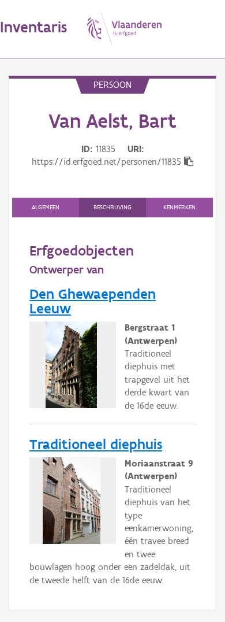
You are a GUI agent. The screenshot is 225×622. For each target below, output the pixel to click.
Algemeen (45, 207)
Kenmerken (179, 207)
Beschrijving (112, 207)
